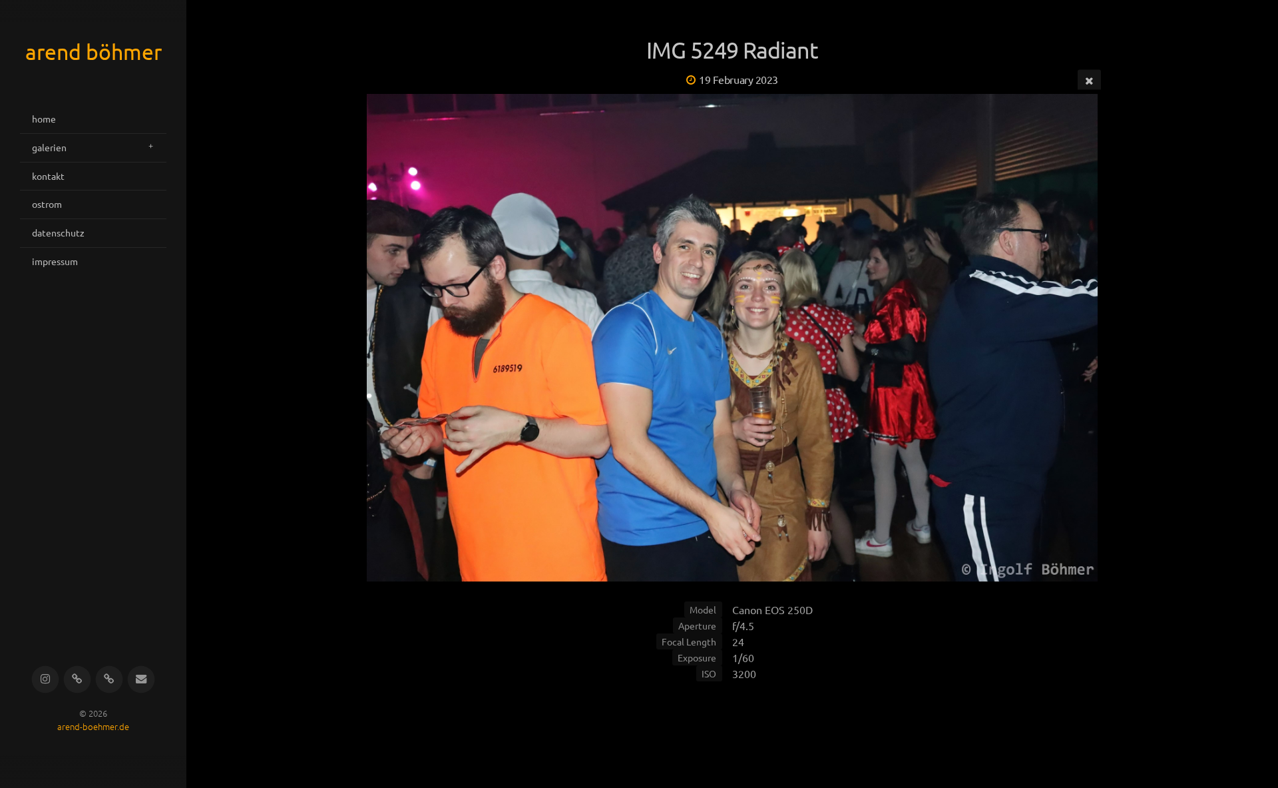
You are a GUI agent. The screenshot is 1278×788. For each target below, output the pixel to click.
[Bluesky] (77, 679)
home (44, 119)
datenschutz (58, 232)
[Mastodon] (109, 679)
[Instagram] (45, 679)
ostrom (47, 204)
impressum (55, 261)
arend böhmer (93, 52)
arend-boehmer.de (93, 727)
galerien (49, 147)
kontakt (48, 176)
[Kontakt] (141, 679)
